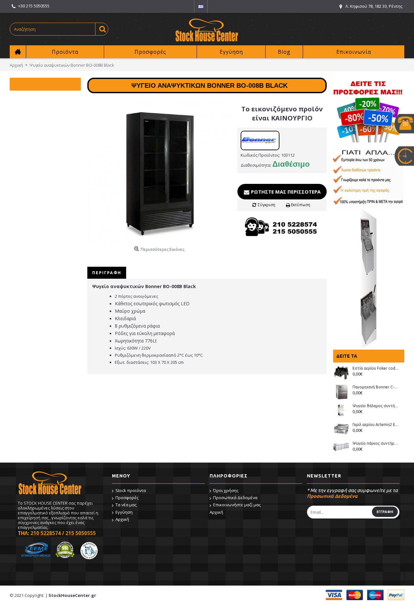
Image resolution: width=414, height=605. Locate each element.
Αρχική (122, 519)
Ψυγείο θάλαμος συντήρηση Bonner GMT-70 (376, 406)
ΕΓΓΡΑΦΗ (384, 511)
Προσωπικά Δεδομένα (235, 497)
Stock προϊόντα (130, 490)
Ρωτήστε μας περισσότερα (285, 191)
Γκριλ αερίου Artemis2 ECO (376, 424)
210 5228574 (45, 533)
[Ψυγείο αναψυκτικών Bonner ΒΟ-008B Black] (159, 171)
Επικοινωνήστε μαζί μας (237, 505)
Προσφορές (126, 497)
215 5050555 (80, 533)
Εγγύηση (124, 512)
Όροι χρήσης (225, 490)
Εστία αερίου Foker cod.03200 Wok (376, 368)
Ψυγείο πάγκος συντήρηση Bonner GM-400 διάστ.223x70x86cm (376, 443)
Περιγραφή (106, 273)
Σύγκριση (266, 204)
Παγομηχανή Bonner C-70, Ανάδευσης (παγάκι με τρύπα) (376, 387)
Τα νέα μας (125, 505)
